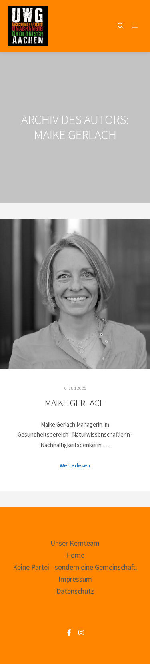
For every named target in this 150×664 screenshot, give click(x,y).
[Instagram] (81, 632)
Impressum (75, 579)
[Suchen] (120, 26)
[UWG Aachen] (28, 26)
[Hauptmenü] (135, 26)
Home (75, 555)
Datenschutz (75, 591)
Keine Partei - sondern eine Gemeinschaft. (75, 567)
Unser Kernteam (75, 543)
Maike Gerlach (75, 403)
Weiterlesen (75, 465)
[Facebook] (69, 632)
